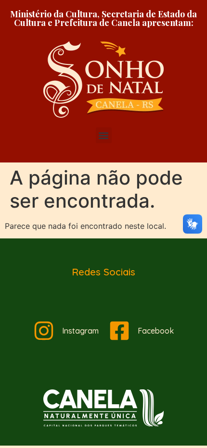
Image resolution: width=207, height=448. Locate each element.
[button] (104, 135)
